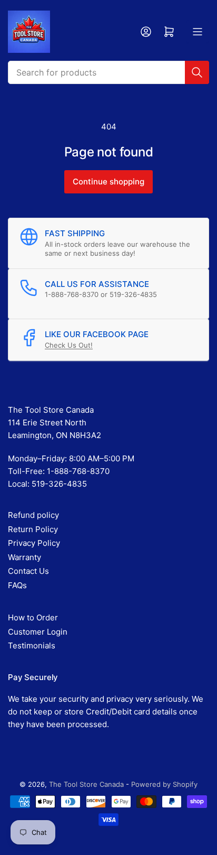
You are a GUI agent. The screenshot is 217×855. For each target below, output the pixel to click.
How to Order (33, 617)
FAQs (17, 585)
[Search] (197, 72)
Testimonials (31, 645)
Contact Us (28, 571)
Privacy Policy (34, 543)
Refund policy (33, 515)
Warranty (24, 557)
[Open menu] (197, 31)
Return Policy (33, 529)
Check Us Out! (69, 345)
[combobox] (108, 72)
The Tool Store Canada (86, 784)
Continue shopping (108, 181)
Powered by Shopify (164, 784)
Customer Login (37, 632)
